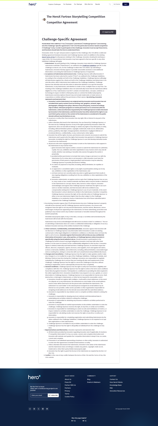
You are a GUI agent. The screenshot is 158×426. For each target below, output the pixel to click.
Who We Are (89, 4)
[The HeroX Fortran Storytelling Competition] (44, 20)
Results (97, 4)
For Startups (78, 4)
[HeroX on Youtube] (47, 409)
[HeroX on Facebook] (34, 409)
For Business (67, 4)
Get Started (117, 4)
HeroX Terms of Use (48, 57)
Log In (125, 4)
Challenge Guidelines (89, 65)
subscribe (54, 395)
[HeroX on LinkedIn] (42, 409)
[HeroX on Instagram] (30, 409)
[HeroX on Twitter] (38, 409)
